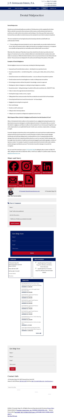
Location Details (12, 273)
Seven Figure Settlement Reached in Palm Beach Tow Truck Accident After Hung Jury (31, 329)
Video (37, 8)
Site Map (10, 416)
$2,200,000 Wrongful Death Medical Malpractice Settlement (30, 296)
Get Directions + (49, 381)
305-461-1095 (51, 3)
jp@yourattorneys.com (14, 153)
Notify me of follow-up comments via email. (20, 219)
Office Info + (42, 381)
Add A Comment (15, 223)
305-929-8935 (51, 5)
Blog (44, 8)
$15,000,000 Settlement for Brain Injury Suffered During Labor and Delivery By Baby (31, 285)
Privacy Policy (50, 408)
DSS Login (14, 416)
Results (25, 280)
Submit (32, 253)
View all (38, 333)
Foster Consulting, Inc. (40, 410)
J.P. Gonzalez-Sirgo (30, 149)
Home (9, 8)
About (29, 8)
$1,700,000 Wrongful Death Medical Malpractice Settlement (30, 307)
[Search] (54, 387)
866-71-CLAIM (51, 1)
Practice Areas (19, 8)
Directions (10, 275)
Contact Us (53, 8)
